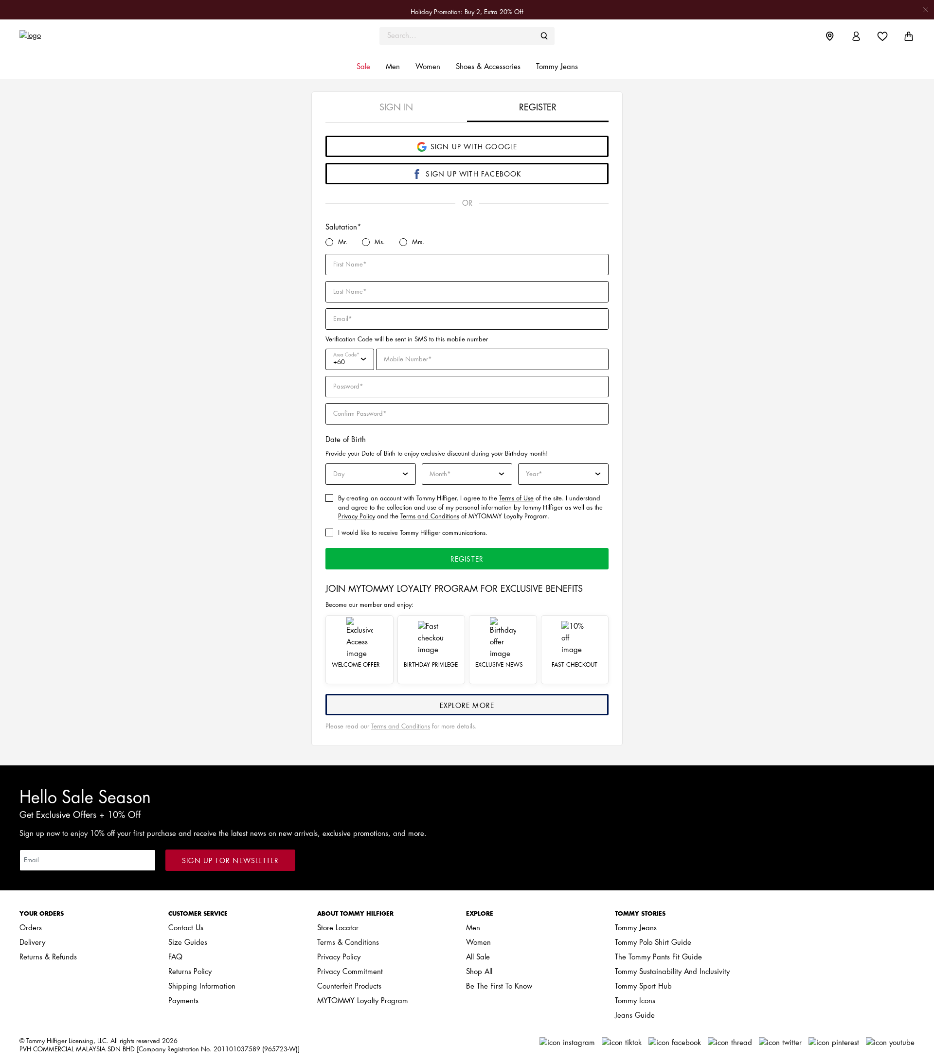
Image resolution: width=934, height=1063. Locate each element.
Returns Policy (190, 971)
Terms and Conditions (429, 516)
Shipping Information (201, 986)
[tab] (396, 107)
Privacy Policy (356, 516)
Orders (30, 928)
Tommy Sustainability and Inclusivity (672, 971)
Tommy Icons (635, 1001)
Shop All (479, 971)
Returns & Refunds (48, 957)
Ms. (380, 242)
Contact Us (185, 928)
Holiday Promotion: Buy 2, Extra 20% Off (467, 12)
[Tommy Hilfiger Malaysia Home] (131, 36)
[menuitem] (837, 36)
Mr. (342, 242)
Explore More (467, 705)
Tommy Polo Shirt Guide (653, 942)
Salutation (341, 227)
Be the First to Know (499, 986)
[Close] (926, 9)
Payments (183, 1001)
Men (473, 928)
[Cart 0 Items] (909, 36)
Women (478, 942)
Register (467, 559)
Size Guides (187, 942)
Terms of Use (516, 498)
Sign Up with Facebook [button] (473, 174)
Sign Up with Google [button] (474, 146)
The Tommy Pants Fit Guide (658, 957)
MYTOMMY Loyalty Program (362, 1001)
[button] (363, 67)
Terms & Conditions (348, 942)
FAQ (175, 957)
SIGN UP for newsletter (230, 860)
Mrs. (418, 242)
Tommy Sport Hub (643, 986)
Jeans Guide (635, 1015)
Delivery (32, 942)
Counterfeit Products (349, 986)
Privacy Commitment (350, 971)
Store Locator (338, 928)
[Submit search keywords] (544, 36)
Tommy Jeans (636, 928)
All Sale (478, 957)
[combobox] (467, 36)
